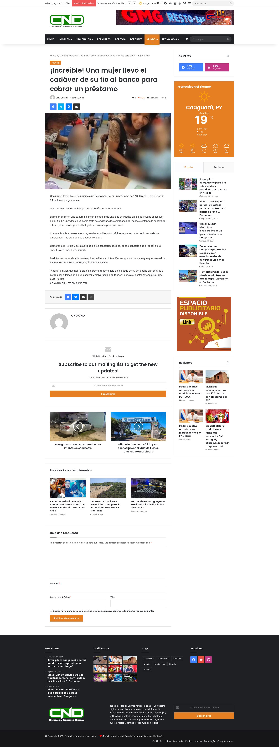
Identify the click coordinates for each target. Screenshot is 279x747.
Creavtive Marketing (112, 736)
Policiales (103, 39)
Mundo (151, 39)
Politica (120, 39)
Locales (64, 39)
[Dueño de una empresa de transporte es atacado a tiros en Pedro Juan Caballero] (100, 660)
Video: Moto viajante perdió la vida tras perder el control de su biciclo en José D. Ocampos (212, 208)
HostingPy (158, 736)
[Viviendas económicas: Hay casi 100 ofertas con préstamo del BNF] (217, 377)
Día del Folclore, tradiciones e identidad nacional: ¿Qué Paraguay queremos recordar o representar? (217, 436)
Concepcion (163, 658)
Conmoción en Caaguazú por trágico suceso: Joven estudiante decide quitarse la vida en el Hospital (212, 255)
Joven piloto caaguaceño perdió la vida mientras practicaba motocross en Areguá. (213, 186)
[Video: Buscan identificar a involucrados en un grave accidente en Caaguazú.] (188, 228)
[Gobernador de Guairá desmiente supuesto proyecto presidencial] (130, 669)
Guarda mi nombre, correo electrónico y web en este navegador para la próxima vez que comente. (103, 611)
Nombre (55, 583)
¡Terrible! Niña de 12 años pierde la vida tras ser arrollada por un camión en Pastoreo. (213, 277)
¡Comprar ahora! (225, 741)
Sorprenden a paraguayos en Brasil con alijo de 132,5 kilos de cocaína (148, 504)
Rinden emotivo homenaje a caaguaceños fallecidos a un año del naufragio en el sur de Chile (67, 506)
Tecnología (169, 39)
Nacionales (83, 39)
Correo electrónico (60, 597)
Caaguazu (148, 658)
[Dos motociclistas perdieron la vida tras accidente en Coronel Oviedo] (130, 678)
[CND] (66, 20)
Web (112, 597)
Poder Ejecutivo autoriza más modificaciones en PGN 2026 (190, 391)
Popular (188, 167)
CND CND (60, 98)
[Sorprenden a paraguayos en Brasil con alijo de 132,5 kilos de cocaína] (148, 488)
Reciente (219, 167)
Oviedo (172, 664)
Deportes (136, 39)
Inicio (50, 39)
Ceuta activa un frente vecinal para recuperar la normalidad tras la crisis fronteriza (105, 506)
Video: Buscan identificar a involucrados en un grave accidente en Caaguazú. (210, 230)
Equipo (188, 741)
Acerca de (178, 741)
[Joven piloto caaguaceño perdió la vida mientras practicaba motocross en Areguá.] (188, 184)
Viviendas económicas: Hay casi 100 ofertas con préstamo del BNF (216, 393)
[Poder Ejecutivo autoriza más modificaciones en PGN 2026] (191, 377)
